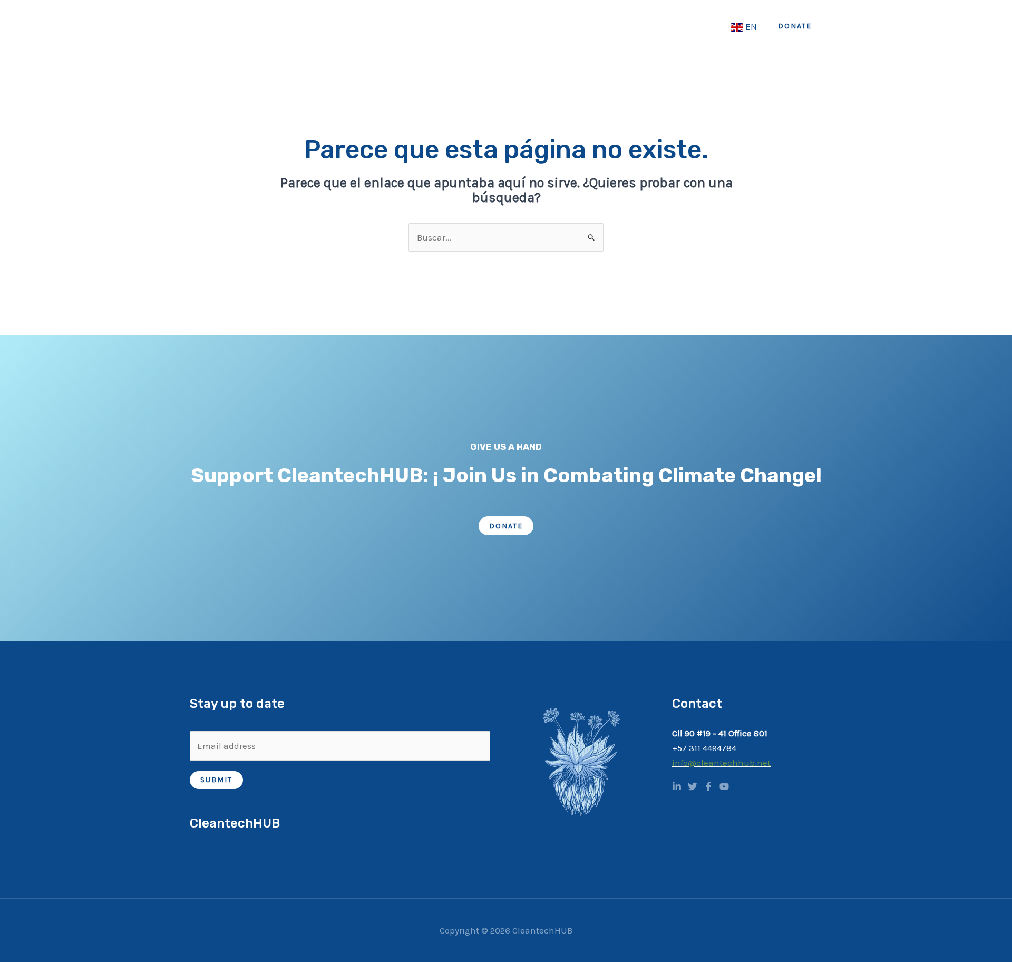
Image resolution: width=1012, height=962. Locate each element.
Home (374, 26)
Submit (216, 779)
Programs (553, 26)
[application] (434, 26)
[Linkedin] (677, 786)
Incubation (699, 26)
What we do (481, 26)
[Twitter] (692, 786)
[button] (794, 26)
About (416, 26)
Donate (506, 526)
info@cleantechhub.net (721, 762)
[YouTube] (724, 786)
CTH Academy (629, 26)
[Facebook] (708, 786)
